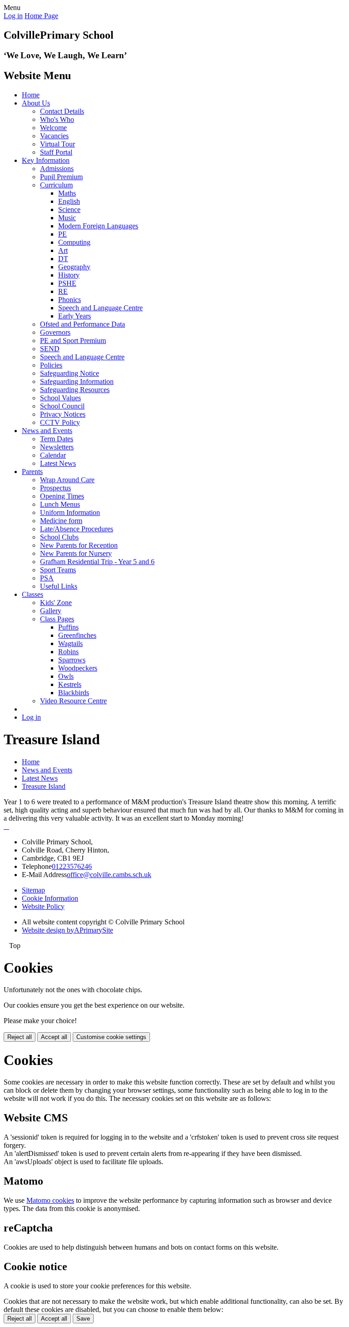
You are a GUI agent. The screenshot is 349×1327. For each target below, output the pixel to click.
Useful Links (58, 586)
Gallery (50, 611)
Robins (68, 652)
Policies (51, 365)
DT (63, 258)
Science (69, 209)
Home (31, 95)
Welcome (53, 127)
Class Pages (57, 619)
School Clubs (59, 537)
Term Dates (56, 439)
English (69, 201)
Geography (74, 267)
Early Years (74, 316)
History (69, 275)
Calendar (53, 455)
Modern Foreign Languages (98, 226)
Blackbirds (73, 692)
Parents (32, 471)
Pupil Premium (61, 177)
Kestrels (69, 684)
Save (83, 1318)
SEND (50, 349)
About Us (36, 103)
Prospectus (55, 488)
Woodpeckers (77, 668)
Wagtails (70, 643)
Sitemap (33, 890)
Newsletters (57, 447)
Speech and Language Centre (100, 308)
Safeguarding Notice (69, 373)
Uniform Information (70, 512)
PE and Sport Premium (73, 340)
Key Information (46, 160)
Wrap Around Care (67, 480)
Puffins (68, 627)
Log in (13, 16)
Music (67, 218)
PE (62, 234)
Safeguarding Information (77, 381)
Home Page (41, 16)
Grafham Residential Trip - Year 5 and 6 (97, 561)
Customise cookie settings (111, 1037)
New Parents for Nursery (76, 553)
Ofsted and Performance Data (82, 324)
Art (63, 250)
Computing (74, 242)
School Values (60, 398)
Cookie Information (50, 898)
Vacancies (54, 136)
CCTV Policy (60, 422)
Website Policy (43, 906)
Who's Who (57, 119)
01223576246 (72, 866)
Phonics (69, 299)
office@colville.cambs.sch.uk (109, 874)
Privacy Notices (62, 414)
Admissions (57, 168)
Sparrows (71, 660)
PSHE (67, 283)
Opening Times (62, 496)
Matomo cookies (50, 1200)
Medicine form (61, 521)
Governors (55, 332)
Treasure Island (43, 786)
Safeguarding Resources (75, 390)
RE (63, 291)
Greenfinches (77, 635)
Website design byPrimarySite (67, 930)
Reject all (19, 1037)
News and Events (47, 430)
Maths (67, 193)
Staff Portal (56, 152)
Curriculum (56, 185)
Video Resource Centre (73, 701)
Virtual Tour (57, 144)
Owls (66, 676)
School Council (62, 406)
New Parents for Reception (79, 545)
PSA (47, 578)
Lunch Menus (60, 504)
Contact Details (62, 111)
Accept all (54, 1037)
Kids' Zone (56, 602)
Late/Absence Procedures (76, 529)
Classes (32, 594)
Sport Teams (58, 570)
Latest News (58, 463)
